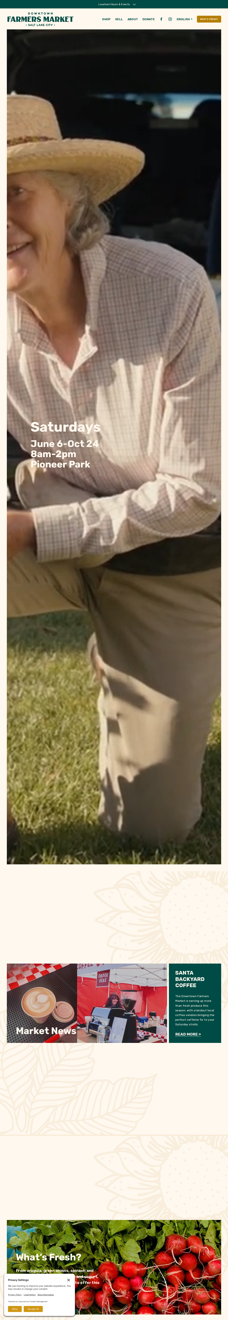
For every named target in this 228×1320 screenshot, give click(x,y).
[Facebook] (161, 19)
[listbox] (184, 19)
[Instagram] (170, 19)
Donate (149, 19)
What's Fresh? (209, 19)
